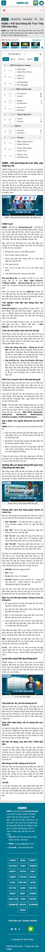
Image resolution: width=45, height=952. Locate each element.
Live (13, 59)
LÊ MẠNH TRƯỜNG (29, 921)
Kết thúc (21, 59)
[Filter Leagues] (40, 54)
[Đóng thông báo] (41, 10)
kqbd (3, 30)
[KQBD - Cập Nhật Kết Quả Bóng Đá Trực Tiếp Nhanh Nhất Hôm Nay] (23, 2)
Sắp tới (29, 59)
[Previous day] (5, 54)
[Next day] (24, 54)
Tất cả (6, 59)
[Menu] (3, 2)
